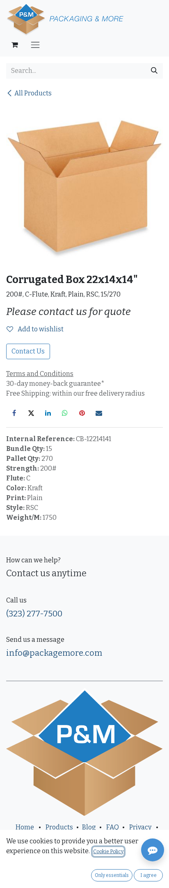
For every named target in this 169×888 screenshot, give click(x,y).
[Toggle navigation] (35, 44)
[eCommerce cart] (14, 44)
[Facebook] (14, 412)
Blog (89, 827)
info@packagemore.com (54, 653)
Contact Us (28, 351)
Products (59, 827)
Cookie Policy (108, 851)
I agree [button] (148, 875)
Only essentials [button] (112, 875)
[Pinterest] (82, 412)
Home (25, 827)
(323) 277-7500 (34, 613)
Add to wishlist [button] (40, 329)
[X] (31, 412)
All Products (33, 93)
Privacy (140, 827)
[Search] (154, 71)
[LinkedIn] (48, 412)
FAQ (112, 827)
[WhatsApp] (64, 412)
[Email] (98, 412)
